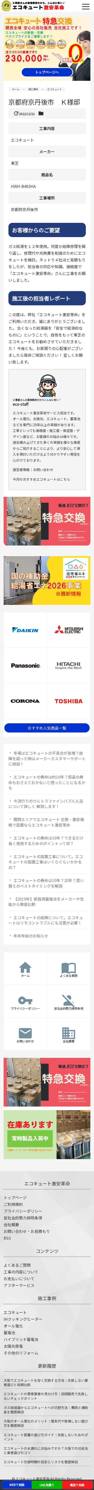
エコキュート (15, 1312)
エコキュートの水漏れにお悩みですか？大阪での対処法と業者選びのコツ (46, 1450)
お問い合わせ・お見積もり (27, 1231)
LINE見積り (47, 1485)
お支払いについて (19, 1278)
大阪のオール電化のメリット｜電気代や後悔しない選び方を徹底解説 (46, 1423)
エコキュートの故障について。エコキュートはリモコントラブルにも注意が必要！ (45, 920)
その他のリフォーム (21, 1353)
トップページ (15, 1197)
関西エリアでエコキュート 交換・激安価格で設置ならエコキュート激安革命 (46, 821)
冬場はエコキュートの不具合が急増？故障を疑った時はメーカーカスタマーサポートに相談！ (47, 758)
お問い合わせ (43, 469)
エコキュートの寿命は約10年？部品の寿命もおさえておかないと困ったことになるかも (46, 782)
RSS (7, 1238)
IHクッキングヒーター (23, 1319)
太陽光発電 (13, 1346)
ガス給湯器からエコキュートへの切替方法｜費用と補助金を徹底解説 (46, 1409)
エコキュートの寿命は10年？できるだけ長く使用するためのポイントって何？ (45, 840)
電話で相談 (77, 1485)
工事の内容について (21, 1272)
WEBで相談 (16, 1485)
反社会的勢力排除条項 (23, 1218)
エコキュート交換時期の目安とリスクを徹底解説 (41, 1461)
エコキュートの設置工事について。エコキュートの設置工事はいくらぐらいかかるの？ (45, 862)
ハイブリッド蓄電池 (21, 1339)
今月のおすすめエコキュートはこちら (41, 479)
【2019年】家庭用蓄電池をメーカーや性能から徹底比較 (46, 901)
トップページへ (47, 72)
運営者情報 (21, 469)
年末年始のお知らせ (30, 936)
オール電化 (13, 1326)
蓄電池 (9, 1332)
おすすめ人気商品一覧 (47, 728)
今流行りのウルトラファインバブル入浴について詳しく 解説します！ (45, 803)
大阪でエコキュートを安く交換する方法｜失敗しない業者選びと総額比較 (46, 1382)
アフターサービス (19, 1285)
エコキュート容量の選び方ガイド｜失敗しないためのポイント (46, 1437)
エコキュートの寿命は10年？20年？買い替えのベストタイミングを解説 (46, 883)
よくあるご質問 (17, 1265)
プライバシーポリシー (23, 1211)
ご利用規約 (13, 1204)
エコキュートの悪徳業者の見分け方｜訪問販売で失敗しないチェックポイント (46, 1396)
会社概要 (11, 1224)
